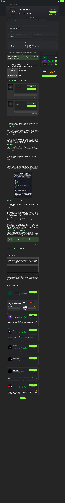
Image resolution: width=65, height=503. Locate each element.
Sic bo (14, 307)
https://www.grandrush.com (15, 43)
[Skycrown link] (10, 371)
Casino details (22, 341)
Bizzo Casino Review (33, 333)
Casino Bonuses (33, 1)
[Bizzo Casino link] (10, 331)
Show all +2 (29, 47)
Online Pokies (18, 1)
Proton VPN (30, 57)
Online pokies (12, 34)
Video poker (11, 36)
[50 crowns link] (10, 293)
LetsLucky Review (33, 318)
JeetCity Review (33, 361)
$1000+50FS (53, 9)
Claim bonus (31, 88)
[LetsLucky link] (10, 317)
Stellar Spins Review (33, 349)
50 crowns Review (33, 295)
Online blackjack (22, 34)
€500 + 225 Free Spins (24, 372)
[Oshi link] (10, 386)
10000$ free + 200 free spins (24, 348)
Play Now (33, 291)
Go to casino (53, 11)
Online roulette (17, 34)
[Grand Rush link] (12, 11)
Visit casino (49, 75)
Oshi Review (33, 388)
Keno (27, 34)
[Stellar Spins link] (10, 347)
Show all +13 (35, 306)
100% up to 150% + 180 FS (24, 387)
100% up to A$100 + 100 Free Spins (24, 332)
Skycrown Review (33, 373)
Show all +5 (32, 301)
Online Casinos (11, 1)
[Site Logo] (4, 1)
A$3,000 (24, 360)
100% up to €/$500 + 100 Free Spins (24, 317)
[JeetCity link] (10, 359)
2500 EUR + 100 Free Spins (24, 294)
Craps (9, 307)
